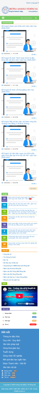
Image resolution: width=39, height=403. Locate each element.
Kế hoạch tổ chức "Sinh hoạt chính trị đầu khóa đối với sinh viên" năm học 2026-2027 (19, 59)
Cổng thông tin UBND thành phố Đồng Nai (17, 266)
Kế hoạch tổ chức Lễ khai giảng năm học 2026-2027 (18, 90)
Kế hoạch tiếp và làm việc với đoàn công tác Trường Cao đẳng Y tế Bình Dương (19, 122)
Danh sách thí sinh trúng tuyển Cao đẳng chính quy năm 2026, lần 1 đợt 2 (21, 198)
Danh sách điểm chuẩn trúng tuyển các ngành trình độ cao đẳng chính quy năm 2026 (22, 224)
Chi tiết (34, 54)
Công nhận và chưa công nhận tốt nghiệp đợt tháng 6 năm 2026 (22, 243)
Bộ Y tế (6, 260)
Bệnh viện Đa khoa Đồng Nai (12, 268)
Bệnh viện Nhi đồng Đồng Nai (13, 274)
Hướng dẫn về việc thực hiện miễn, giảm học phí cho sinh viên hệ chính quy (22, 204)
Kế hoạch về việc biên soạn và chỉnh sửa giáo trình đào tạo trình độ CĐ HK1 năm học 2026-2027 (19, 155)
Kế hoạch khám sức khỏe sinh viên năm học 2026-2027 (19, 27)
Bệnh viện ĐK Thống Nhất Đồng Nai (15, 271)
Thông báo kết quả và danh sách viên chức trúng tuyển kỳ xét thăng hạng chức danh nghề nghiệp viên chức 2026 (22, 231)
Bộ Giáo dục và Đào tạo (11, 263)
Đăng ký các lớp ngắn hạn (12, 280)
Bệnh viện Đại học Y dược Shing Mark (15, 277)
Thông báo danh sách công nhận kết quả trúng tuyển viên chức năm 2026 (21, 237)
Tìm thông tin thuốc (10, 257)
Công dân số (7, 254)
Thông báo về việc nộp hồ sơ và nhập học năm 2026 (21, 217)
